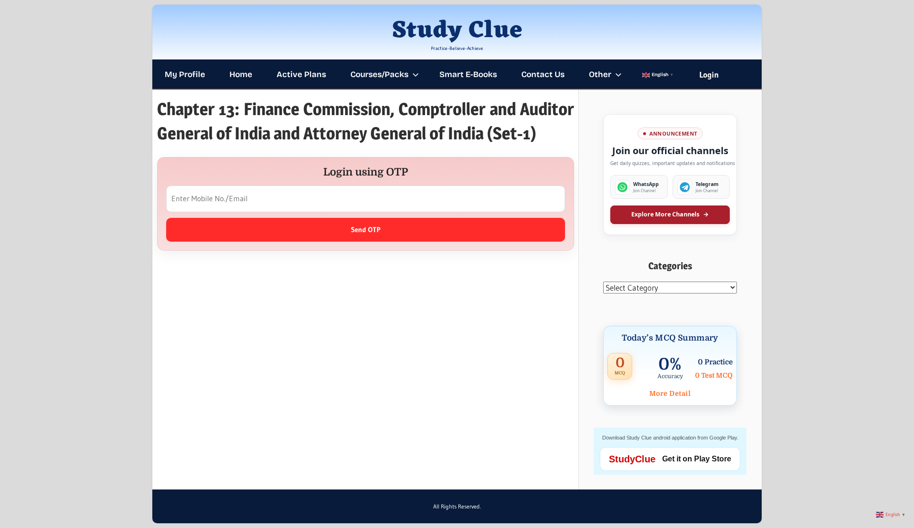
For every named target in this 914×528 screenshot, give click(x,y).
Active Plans (301, 74)
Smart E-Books (468, 74)
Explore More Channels (670, 214)
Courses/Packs (379, 74)
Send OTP (365, 229)
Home (240, 74)
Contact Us (543, 74)
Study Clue (457, 31)
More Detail (670, 393)
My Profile (185, 74)
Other (600, 74)
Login (709, 74)
